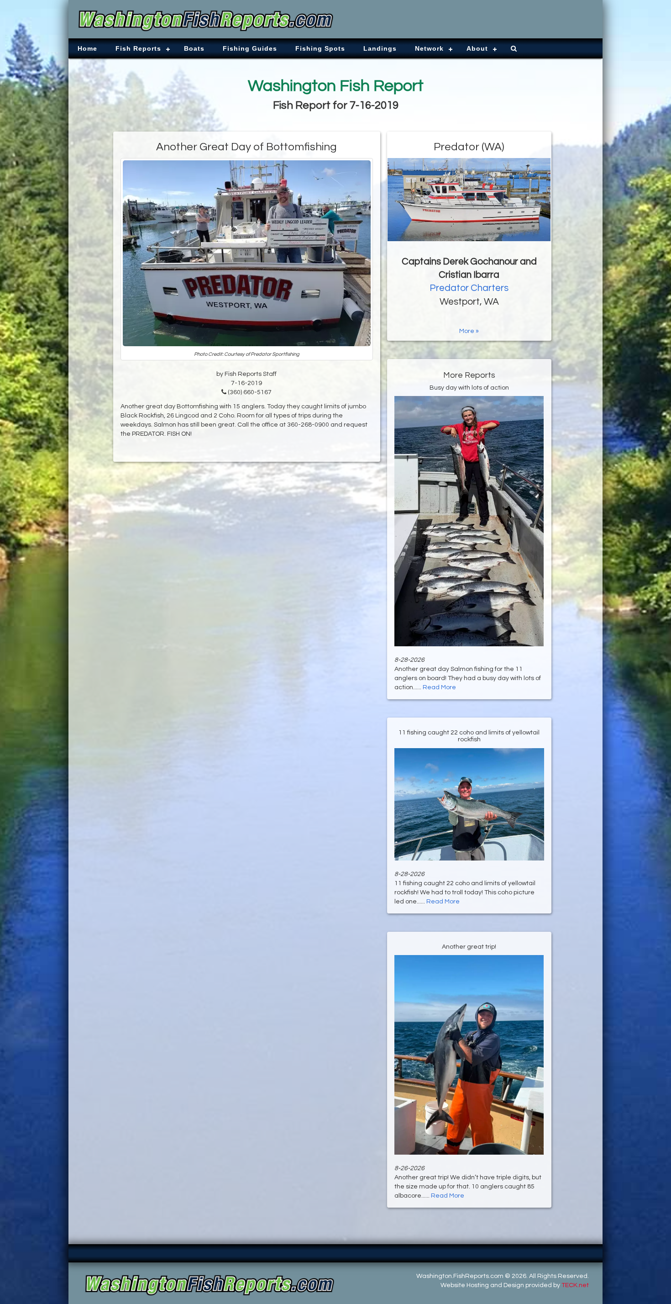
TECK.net (575, 1285)
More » (469, 331)
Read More (439, 687)
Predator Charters (469, 288)
